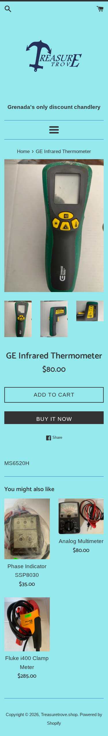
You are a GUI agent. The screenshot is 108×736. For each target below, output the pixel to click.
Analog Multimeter (81, 541)
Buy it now (54, 419)
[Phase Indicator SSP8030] (27, 529)
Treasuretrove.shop (59, 714)
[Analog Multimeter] (81, 516)
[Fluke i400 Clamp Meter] (27, 624)
